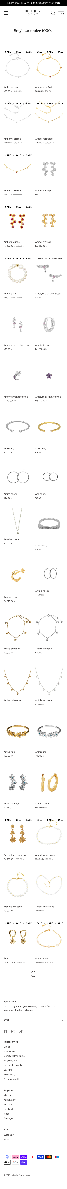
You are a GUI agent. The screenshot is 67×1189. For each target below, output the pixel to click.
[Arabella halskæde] (49, 886)
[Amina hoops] (18, 476)
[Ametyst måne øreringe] (18, 376)
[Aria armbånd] (49, 938)
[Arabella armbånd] (18, 886)
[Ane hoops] (49, 476)
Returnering (10, 1074)
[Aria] (18, 938)
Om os (7, 1046)
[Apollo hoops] (49, 783)
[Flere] (33, 974)
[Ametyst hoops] (49, 325)
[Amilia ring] (18, 428)
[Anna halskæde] (18, 522)
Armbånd (8, 1104)
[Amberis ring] (18, 273)
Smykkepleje (10, 1060)
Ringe (6, 1113)
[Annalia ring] (49, 525)
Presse (7, 1139)
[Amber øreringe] (49, 170)
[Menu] (6, 13)
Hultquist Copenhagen (20, 1175)
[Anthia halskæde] (18, 680)
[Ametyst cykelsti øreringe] (18, 325)
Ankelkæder (10, 1100)
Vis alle (7, 1095)
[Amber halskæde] (18, 118)
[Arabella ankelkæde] (49, 835)
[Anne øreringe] (18, 577)
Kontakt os (9, 1051)
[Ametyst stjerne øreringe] (49, 376)
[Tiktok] (21, 1031)
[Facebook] (5, 1031)
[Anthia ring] (18, 731)
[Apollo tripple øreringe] (18, 835)
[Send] (61, 1020)
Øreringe (8, 1118)
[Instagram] (13, 1031)
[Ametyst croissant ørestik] (49, 273)
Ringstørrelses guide (14, 1056)
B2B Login (9, 1135)
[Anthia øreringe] (18, 783)
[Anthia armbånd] (18, 628)
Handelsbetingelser (14, 1065)
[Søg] (53, 13)
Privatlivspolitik (11, 1079)
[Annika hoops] (49, 574)
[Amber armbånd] (18, 67)
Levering (8, 1069)
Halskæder (9, 1109)
